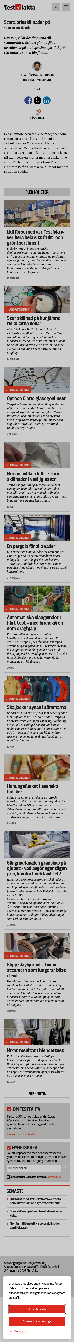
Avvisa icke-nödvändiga (37, 1321)
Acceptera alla (37, 1309)
